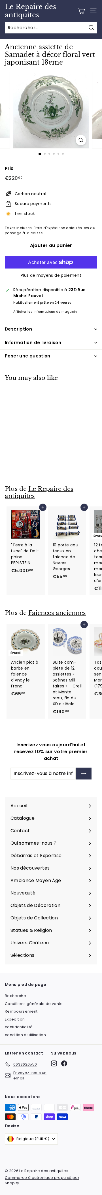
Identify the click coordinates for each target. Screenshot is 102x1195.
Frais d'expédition (49, 228)
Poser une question (27, 356)
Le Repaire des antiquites (30, 11)
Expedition (15, 1019)
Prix (9, 168)
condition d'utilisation (25, 1035)
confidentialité (19, 1027)
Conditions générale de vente (34, 1003)
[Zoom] (81, 140)
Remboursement (21, 1011)
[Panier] (81, 11)
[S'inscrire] (84, 773)
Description (18, 329)
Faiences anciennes (57, 613)
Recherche (15, 995)
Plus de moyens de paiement (51, 275)
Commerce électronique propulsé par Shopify (42, 1180)
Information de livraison (33, 343)
